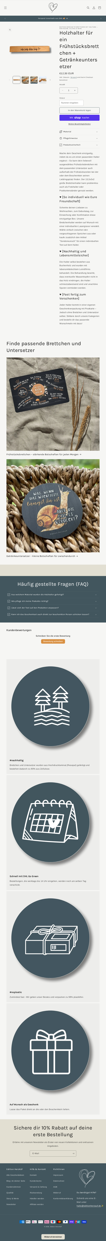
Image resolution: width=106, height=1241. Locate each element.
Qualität (9, 1193)
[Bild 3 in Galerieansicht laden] (34, 80)
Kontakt (33, 1175)
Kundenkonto (36, 1181)
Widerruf (57, 1193)
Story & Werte (12, 1198)
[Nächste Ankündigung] (101, 18)
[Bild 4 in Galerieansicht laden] (43, 80)
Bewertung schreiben (53, 641)
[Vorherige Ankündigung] (5, 18)
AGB (55, 1187)
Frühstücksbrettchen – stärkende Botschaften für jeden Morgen (42, 454)
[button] (5, 8)
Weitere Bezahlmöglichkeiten (79, 124)
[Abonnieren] (73, 1153)
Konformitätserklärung (63, 1198)
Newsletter (11, 1204)
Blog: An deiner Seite (15, 1181)
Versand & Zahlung (38, 1187)
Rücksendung (36, 1193)
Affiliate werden (37, 1204)
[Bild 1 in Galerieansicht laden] (16, 80)
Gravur (62, 98)
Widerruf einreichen (53, 1237)
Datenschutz (58, 1181)
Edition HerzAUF (56, 1226)
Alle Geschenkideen (15, 1175)
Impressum (58, 1175)
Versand (73, 77)
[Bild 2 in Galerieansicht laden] (25, 80)
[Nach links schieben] (9, 80)
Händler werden (37, 1198)
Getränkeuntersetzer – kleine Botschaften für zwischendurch (40, 556)
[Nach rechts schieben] (50, 80)
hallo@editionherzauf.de (89, 1206)
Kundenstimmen (13, 1187)
